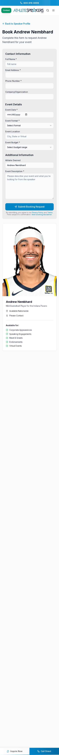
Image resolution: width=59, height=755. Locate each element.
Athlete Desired (12, 160)
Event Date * (11, 110)
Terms (50, 212)
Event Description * (14, 171)
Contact (6, 10)
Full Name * (11, 59)
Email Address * (13, 70)
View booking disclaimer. (42, 214)
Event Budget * (12, 142)
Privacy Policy (37, 212)
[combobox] (29, 125)
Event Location (12, 131)
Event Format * (12, 120)
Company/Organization (16, 92)
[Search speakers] (47, 10)
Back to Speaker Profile (17, 23)
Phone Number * (13, 81)
